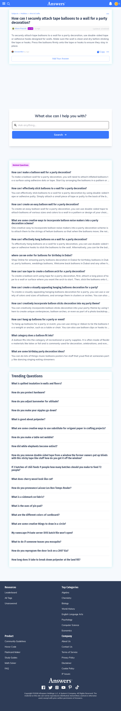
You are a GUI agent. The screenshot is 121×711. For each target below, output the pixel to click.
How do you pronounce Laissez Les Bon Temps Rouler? (41, 488)
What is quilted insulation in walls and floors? (37, 383)
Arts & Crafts (35, 13)
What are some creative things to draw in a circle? (39, 523)
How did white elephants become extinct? (34, 446)
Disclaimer (66, 663)
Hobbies (24, 13)
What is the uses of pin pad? (27, 506)
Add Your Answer (60, 58)
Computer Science (70, 625)
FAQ (7, 668)
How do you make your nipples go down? (34, 410)
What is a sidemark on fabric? (28, 497)
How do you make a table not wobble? (33, 437)
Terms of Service (69, 652)
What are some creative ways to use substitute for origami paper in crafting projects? (59, 428)
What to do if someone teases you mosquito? (36, 541)
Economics (67, 630)
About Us (66, 641)
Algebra (65, 592)
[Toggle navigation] (3, 3)
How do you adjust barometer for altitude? (35, 401)
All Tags (8, 598)
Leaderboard (11, 592)
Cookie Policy (68, 668)
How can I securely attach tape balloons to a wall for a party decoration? (59, 20)
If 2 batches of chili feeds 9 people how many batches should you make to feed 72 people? (56, 468)
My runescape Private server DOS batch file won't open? (42, 532)
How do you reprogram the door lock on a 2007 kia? (40, 550)
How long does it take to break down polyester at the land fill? (46, 559)
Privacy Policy (68, 657)
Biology (65, 603)
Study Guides (11, 657)
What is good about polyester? (28, 419)
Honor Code (10, 646)
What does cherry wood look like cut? (32, 479)
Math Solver (10, 663)
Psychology (67, 619)
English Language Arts (72, 614)
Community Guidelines (15, 641)
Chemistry (66, 598)
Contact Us (67, 646)
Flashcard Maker (12, 652)
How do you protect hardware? (28, 392)
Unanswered (11, 603)
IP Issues (66, 674)
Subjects (15, 13)
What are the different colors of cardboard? (36, 514)
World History (68, 609)
